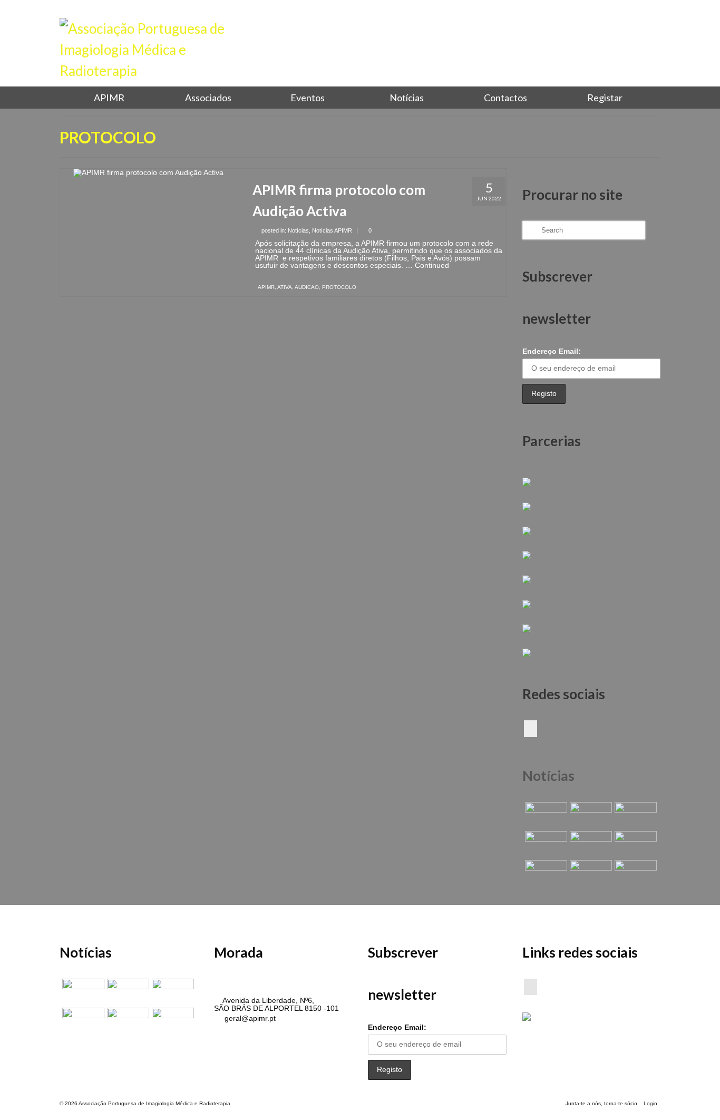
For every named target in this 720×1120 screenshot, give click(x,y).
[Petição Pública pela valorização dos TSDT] (544, 815)
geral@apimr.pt (249, 1018)
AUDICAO (307, 287)
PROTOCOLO (339, 287)
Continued (432, 265)
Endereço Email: (551, 351)
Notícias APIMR (332, 230)
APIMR (266, 287)
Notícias (298, 230)
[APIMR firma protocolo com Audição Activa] (148, 172)
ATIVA (284, 287)
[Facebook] (530, 728)
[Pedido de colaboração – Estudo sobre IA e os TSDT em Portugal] (544, 873)
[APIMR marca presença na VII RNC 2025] (634, 873)
